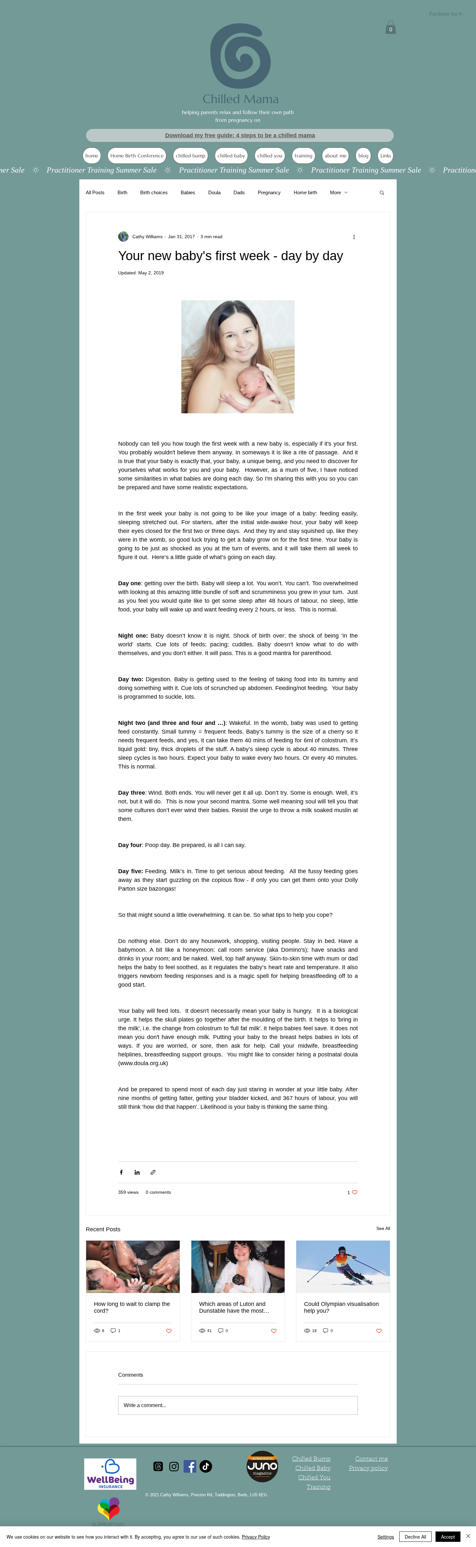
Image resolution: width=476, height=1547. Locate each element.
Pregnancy (269, 192)
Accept (448, 1536)
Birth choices (154, 192)
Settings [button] (386, 1536)
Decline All (415, 1536)
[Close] (468, 1536)
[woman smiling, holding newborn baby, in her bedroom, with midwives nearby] (238, 1267)
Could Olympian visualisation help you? (341, 1307)
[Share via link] (153, 1172)
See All (383, 1228)
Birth (122, 192)
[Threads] (158, 1466)
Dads (239, 192)
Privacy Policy (256, 1536)
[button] (390, 27)
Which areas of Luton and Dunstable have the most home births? (232, 1307)
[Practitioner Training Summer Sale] (238, 170)
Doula (214, 192)
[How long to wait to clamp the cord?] (133, 1267)
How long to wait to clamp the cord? (132, 1307)
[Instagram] (174, 1466)
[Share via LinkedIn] (137, 1172)
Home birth (305, 192)
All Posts (95, 192)
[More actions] (354, 236)
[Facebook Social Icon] (190, 1466)
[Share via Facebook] (121, 1172)
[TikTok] (205, 1466)
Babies (188, 192)
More (335, 192)
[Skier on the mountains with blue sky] (343, 1267)
